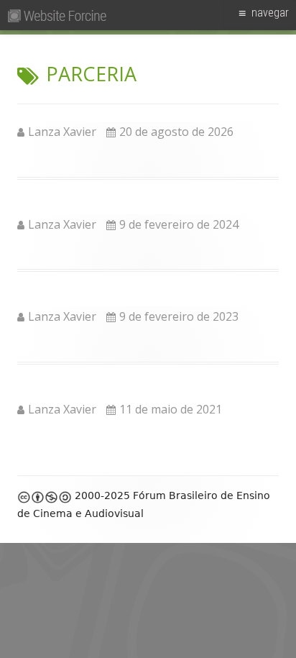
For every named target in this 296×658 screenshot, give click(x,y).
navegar (270, 12)
